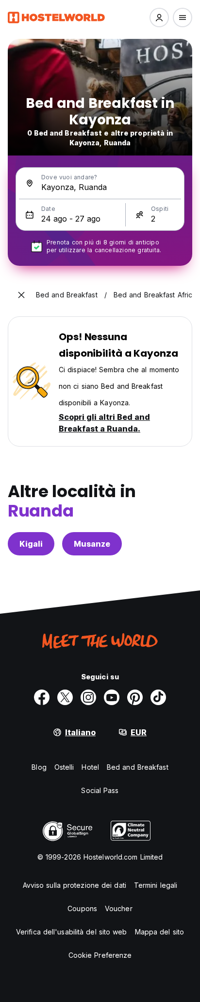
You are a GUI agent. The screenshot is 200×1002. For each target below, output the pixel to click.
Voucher (119, 908)
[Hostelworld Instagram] (88, 697)
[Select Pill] (159, 17)
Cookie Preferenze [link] (100, 955)
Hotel (90, 767)
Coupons (82, 908)
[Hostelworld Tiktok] (158, 697)
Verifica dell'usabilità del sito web (71, 932)
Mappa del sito (159, 932)
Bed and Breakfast (137, 767)
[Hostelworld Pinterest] (135, 697)
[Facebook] (42, 697)
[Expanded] (21, 295)
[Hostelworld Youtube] (111, 697)
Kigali (31, 544)
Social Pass (99, 790)
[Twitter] (65, 697)
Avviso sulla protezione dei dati (74, 885)
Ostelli (64, 767)
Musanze (92, 544)
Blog (39, 767)
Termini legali (155, 885)
